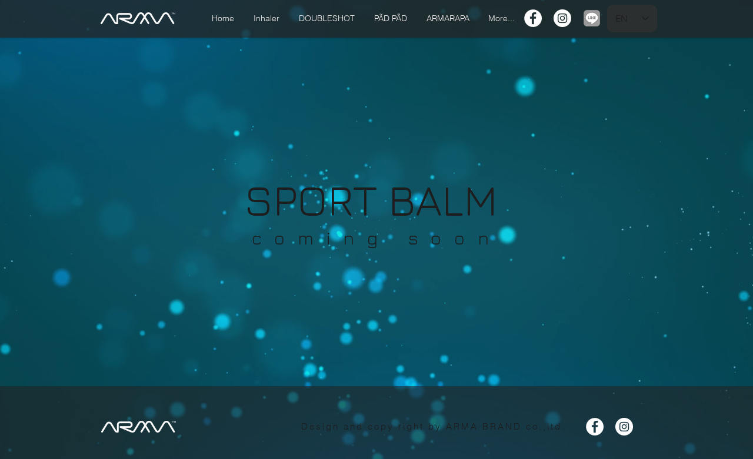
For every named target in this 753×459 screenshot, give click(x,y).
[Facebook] (533, 18)
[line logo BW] (592, 18)
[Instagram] (562, 18)
